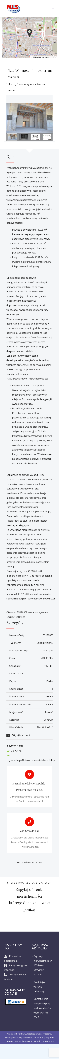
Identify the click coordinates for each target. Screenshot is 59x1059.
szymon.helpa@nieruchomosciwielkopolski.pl (31, 760)
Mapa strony (48, 1041)
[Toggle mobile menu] (53, 9)
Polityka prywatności (32, 1041)
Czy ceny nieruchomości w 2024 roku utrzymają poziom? (43, 965)
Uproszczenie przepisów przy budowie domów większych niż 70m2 (42, 1008)
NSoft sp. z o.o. (34, 1037)
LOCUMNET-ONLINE (13, 1041)
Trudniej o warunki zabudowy (39, 987)
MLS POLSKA (19, 1034)
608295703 (16, 751)
